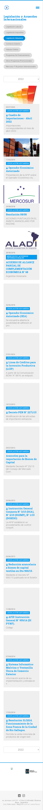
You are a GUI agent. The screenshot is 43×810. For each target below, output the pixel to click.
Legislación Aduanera (14, 38)
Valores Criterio (12, 49)
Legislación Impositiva (14, 32)
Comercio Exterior (13, 44)
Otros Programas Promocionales (19, 61)
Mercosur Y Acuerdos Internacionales (21, 67)
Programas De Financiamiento (18, 55)
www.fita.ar (35, 804)
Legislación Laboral (13, 27)
